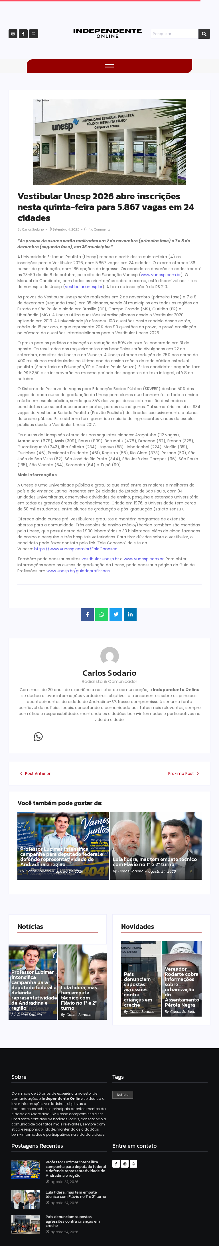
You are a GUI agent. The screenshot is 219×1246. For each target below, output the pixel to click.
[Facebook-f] (23, 33)
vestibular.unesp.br (83, 287)
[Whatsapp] (33, 33)
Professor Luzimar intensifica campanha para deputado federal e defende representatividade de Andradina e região (61, 856)
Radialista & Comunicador (109, 681)
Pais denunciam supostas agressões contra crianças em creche (138, 989)
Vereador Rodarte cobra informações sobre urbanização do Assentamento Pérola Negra (182, 986)
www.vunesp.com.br (161, 275)
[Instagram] (13, 33)
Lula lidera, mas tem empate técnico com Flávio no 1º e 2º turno (155, 862)
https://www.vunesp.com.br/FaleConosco (75, 549)
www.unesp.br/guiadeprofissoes (78, 571)
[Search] (204, 34)
